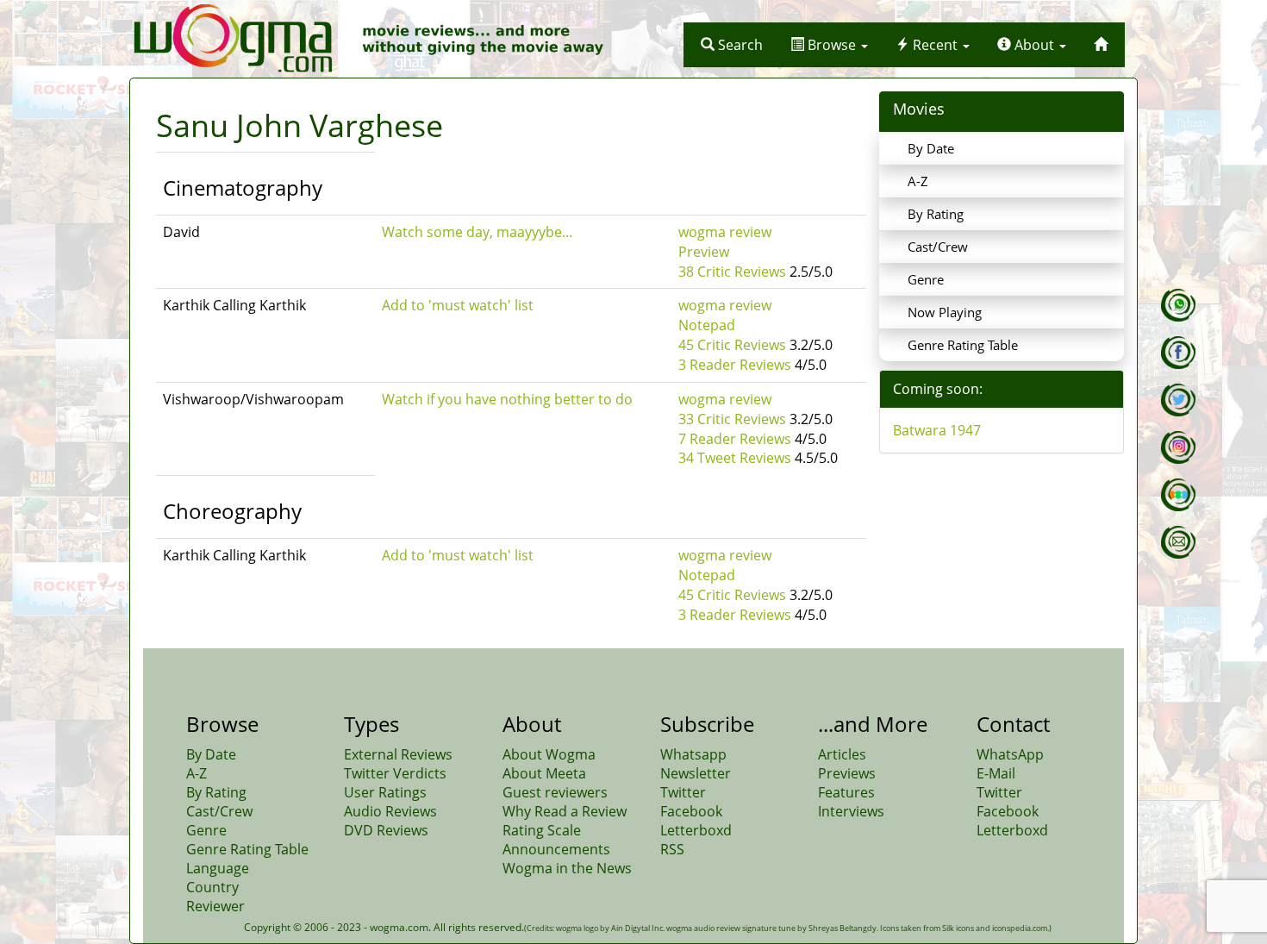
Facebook (691, 811)
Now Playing (945, 312)
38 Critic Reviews (732, 271)
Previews (847, 773)
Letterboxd (696, 830)
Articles (842, 754)
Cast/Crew (938, 246)
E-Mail (996, 773)
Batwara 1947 (937, 430)
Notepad (706, 325)
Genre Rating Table (963, 344)
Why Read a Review (564, 811)
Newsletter (695, 773)
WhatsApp (1010, 754)
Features (846, 792)
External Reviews (398, 754)
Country (212, 887)
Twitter (683, 792)
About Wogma (549, 754)
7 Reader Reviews (734, 438)
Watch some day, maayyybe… (477, 231)
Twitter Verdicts (395, 773)
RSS (672, 849)
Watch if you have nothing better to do (507, 399)
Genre (926, 279)
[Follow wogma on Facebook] (1178, 352)
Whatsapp (693, 754)
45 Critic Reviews (732, 344)
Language (217, 868)
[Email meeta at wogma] (1178, 542)
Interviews (851, 811)
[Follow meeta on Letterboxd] (1178, 494)
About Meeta (544, 773)
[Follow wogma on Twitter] (1178, 400)
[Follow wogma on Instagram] (1178, 447)
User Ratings (385, 792)
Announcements (556, 849)
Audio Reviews (390, 811)
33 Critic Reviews (732, 418)
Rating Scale (541, 830)
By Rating (936, 213)
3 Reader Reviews (734, 364)
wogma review (724, 231)
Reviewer (215, 906)
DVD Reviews (386, 830)
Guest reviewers (555, 792)
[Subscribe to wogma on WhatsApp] (1178, 305)
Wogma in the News (567, 868)
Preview (703, 251)
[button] (732, 45)
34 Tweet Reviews (734, 457)
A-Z (918, 181)
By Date (931, 148)
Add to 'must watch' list (458, 305)
